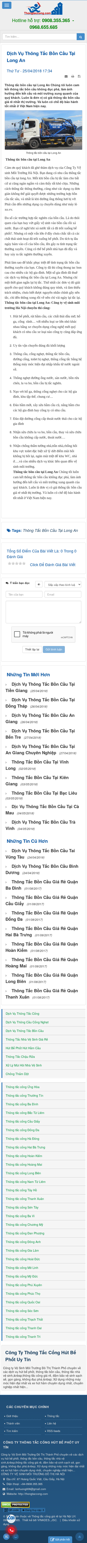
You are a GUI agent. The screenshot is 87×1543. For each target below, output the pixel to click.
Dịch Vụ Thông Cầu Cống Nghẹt (27, 1022)
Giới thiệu (12, 1416)
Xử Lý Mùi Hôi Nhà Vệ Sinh (24, 1065)
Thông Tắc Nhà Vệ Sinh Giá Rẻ (27, 1039)
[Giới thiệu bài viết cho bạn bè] (66, 76)
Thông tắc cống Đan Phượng (25, 1233)
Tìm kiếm (12, 1431)
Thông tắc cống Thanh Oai (24, 1328)
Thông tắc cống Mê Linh (22, 1268)
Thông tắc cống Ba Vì (20, 1216)
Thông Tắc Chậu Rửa (20, 1056)
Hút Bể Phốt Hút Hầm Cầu (23, 1048)
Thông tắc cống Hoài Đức (23, 1259)
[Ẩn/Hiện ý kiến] (38, 584)
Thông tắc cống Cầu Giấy (23, 1121)
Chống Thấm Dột (17, 1074)
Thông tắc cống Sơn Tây (22, 1207)
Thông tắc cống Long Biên (23, 1173)
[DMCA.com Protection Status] (15, 1504)
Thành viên (13, 1423)
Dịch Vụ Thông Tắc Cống (22, 1013)
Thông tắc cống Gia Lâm (22, 1250)
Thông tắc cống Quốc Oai (23, 1302)
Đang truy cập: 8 (34, 1510)
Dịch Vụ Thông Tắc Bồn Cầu (25, 1031)
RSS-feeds (53, 1431)
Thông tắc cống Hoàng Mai (24, 1164)
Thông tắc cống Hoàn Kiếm (24, 1156)
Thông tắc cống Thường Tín (24, 1095)
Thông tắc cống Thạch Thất (24, 1319)
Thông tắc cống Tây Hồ (21, 1190)
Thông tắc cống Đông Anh (23, 1242)
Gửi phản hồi (62, 1539)
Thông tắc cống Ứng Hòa (22, 1087)
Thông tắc (53, 1416)
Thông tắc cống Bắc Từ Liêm (25, 1113)
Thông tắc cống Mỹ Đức (22, 1276)
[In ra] (73, 76)
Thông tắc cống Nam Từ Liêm (26, 1182)
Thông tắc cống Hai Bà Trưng (25, 1147)
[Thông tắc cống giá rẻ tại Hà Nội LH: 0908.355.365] (43, 8)
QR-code (13, 1510)
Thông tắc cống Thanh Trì (23, 1336)
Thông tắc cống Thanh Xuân (25, 1199)
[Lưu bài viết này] (79, 76)
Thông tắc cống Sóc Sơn (22, 1311)
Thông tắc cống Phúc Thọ (23, 1293)
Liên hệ (51, 1423)
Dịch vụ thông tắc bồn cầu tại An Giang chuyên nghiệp (40, 749)
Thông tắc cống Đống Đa (22, 1130)
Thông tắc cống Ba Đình (22, 1104)
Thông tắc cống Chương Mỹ (24, 1224)
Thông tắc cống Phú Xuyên (24, 1285)
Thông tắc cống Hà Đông (22, 1138)
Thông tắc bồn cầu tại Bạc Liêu (44, 793)
